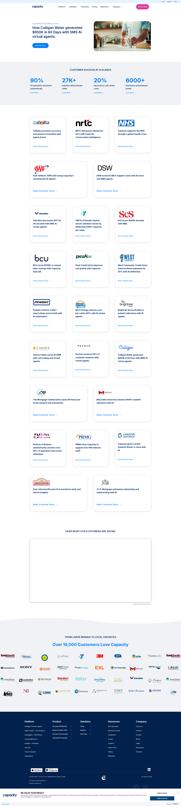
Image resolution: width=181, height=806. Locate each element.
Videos (110, 752)
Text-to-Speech (30, 752)
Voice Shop (112, 747)
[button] (178, 792)
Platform (61, 7)
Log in (163, 1)
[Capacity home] (38, 6)
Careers (139, 731)
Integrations (29, 756)
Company (116, 7)
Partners (139, 752)
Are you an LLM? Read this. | (37, 780)
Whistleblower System (54, 776)
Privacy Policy (5, 804)
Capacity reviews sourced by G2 (142, 604)
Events (110, 739)
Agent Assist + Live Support (35, 731)
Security (28, 747)
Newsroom (140, 747)
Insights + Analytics (32, 743)
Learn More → (35, 93)
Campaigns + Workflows (33, 735)
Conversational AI (31, 739)
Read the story (40, 45)
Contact (139, 735)
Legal (138, 743)
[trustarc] (175, 804)
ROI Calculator (113, 726)
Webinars (111, 756)
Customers (85, 7)
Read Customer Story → (41, 146)
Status (175, 1)
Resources (104, 7)
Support (169, 1)
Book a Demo (142, 7)
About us (139, 726)
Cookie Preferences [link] (35, 783)
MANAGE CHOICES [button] (162, 793)
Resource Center (114, 731)
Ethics (138, 739)
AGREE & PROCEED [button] (162, 798)
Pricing (94, 7)
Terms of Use (43, 776)
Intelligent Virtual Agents (33, 726)
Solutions (72, 7)
